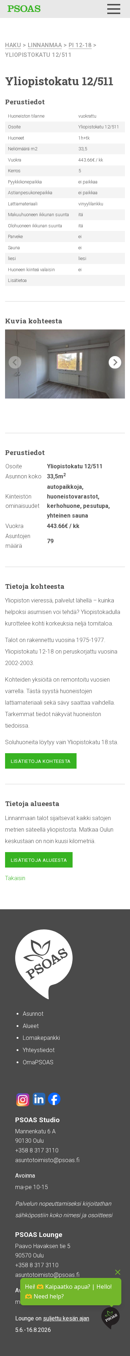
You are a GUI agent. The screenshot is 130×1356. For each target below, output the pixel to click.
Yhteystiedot (39, 1050)
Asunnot (33, 1013)
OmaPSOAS (38, 1062)
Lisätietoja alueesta (39, 860)
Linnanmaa (45, 45)
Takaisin (15, 878)
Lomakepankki (41, 1037)
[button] (115, 362)
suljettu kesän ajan (66, 1318)
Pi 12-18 (80, 45)
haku (13, 45)
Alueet (31, 1026)
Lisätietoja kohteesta (41, 761)
